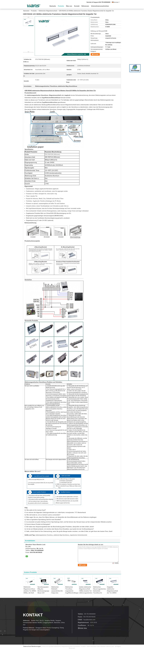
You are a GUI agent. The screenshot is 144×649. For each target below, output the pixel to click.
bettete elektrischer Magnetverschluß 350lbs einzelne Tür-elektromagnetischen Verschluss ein (85, 591)
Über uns (69, 6)
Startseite (52, 6)
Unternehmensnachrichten (100, 6)
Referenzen (85, 6)
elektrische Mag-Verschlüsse (61, 535)
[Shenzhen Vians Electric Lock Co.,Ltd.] (34, 6)
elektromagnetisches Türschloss (44, 535)
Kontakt (76, 6)
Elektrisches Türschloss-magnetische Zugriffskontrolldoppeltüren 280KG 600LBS (72, 591)
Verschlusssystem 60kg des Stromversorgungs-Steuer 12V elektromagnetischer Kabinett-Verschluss (44, 592)
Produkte (61, 6)
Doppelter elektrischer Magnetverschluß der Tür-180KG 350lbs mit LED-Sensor (112, 592)
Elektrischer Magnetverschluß (48, 10)
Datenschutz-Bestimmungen (32, 646)
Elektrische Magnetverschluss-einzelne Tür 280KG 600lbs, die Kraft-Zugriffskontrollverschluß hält (30, 592)
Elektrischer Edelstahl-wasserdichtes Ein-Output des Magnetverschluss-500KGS (57, 592)
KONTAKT (33, 615)
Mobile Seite (83, 628)
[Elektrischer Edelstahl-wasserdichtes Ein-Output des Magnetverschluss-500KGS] (58, 581)
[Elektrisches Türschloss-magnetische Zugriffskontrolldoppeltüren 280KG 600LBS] (72, 581)
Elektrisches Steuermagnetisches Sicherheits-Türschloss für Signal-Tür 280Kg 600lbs (99, 592)
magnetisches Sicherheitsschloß (78, 535)
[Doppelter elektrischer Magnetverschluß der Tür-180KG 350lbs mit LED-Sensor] (113, 581)
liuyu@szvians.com (89, 619)
